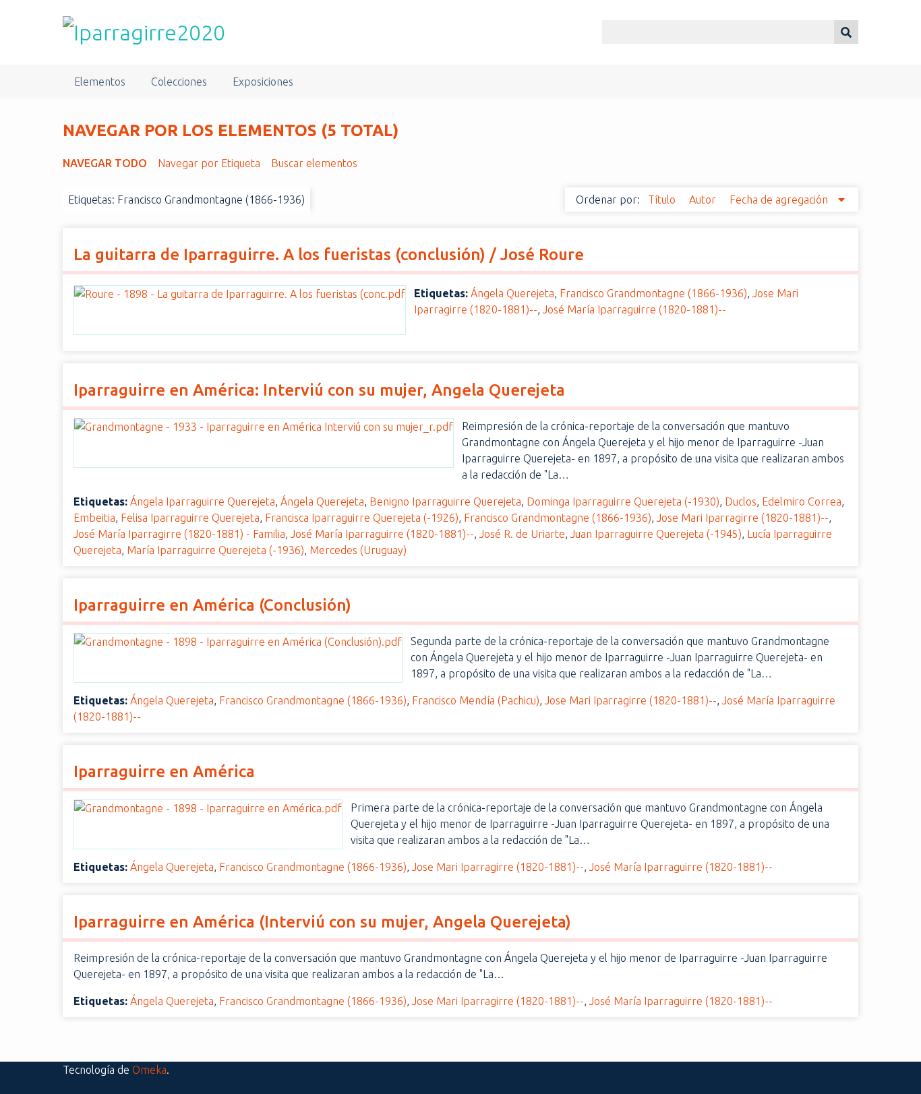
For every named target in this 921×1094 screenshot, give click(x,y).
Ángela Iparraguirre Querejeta (202, 501)
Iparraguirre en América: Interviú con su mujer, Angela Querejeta (319, 390)
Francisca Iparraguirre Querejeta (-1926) (361, 518)
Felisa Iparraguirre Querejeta (190, 518)
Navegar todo (105, 163)
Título (663, 199)
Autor (704, 199)
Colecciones (179, 81)
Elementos (99, 81)
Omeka (149, 1070)
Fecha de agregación (780, 199)
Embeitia (94, 518)
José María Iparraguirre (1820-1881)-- (634, 309)
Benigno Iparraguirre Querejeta (445, 501)
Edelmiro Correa (801, 501)
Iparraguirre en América (164, 771)
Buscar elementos (314, 163)
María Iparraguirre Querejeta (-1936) (215, 550)
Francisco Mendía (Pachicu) (475, 700)
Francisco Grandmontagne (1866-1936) (653, 293)
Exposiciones (263, 81)
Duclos (740, 501)
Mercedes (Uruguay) (358, 550)
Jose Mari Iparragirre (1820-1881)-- (743, 518)
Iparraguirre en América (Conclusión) (212, 605)
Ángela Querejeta (512, 293)
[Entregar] (846, 32)
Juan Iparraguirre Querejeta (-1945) (656, 534)
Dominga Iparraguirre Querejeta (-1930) (623, 501)
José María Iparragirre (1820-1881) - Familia (179, 534)
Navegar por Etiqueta (209, 163)
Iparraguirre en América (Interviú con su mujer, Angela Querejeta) (322, 922)
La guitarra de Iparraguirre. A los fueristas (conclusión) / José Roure (328, 254)
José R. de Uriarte (522, 534)
